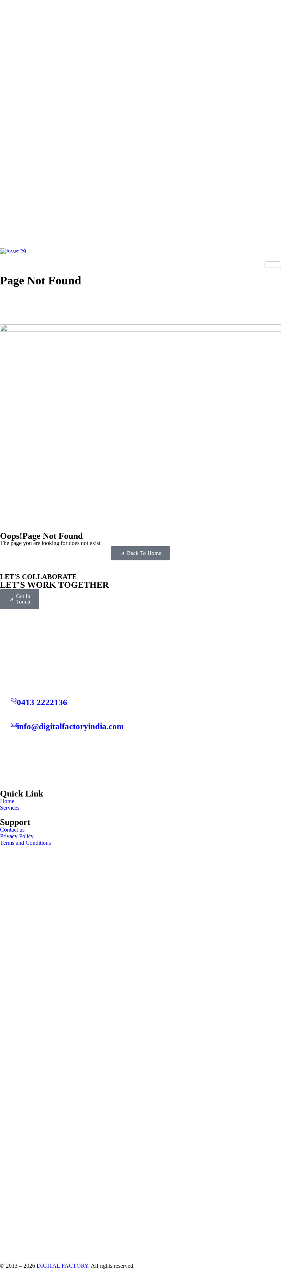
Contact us (12, 829)
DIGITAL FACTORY (62, 1266)
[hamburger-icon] (273, 264)
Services (9, 808)
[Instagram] (140, 772)
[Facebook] (140, 757)
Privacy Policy (17, 836)
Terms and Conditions (25, 843)
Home (7, 801)
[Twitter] (140, 744)
